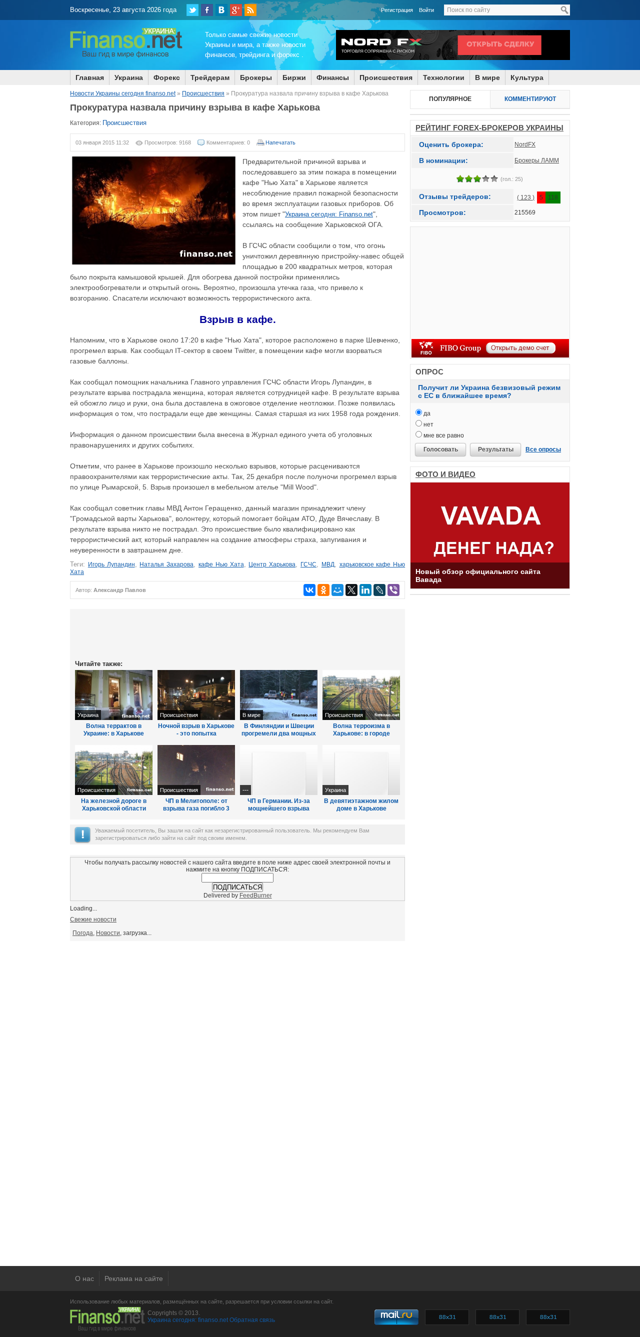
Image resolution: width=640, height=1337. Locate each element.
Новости (108, 933)
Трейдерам (210, 78)
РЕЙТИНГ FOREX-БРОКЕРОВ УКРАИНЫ (490, 128)
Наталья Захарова (167, 564)
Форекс (167, 78)
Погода (82, 933)
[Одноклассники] (324, 590)
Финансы (332, 78)
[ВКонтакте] (222, 10)
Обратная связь (252, 1320)
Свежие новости (93, 919)
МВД (328, 564)
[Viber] (394, 590)
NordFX (525, 144)
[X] (352, 590)
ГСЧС (308, 564)
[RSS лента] (250, 10)
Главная (90, 78)
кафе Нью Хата (221, 564)
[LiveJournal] (380, 590)
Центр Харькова (272, 564)
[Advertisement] (237, 633)
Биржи (294, 78)
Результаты (496, 449)
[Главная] (126, 56)
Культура (527, 78)
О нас (84, 1278)
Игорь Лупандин (111, 564)
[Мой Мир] (338, 590)
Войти (426, 10)
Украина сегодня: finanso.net (188, 1320)
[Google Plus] (236, 10)
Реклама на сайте (133, 1278)
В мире (487, 78)
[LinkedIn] (366, 590)
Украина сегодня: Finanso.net (329, 214)
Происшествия (386, 78)
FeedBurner (256, 895)
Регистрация (397, 10)
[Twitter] (192, 10)
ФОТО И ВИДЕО (446, 474)
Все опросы (543, 449)
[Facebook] (207, 10)
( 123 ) (525, 197)
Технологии (443, 78)
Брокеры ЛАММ (536, 160)
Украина (128, 78)
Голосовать (441, 449)
